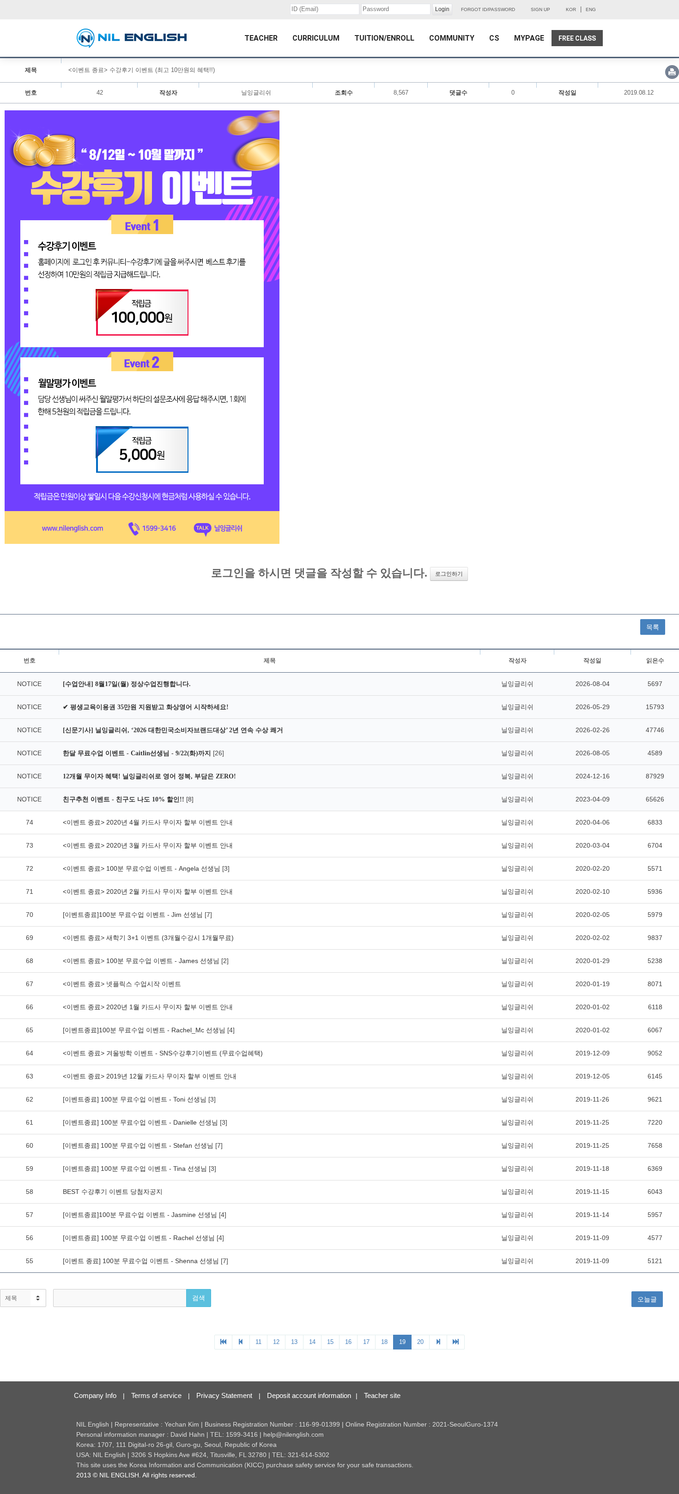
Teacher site (382, 1395)
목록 (652, 627)
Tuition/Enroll (384, 38)
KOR (571, 9)
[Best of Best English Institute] (131, 38)
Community (451, 38)
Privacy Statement (224, 1395)
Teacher (261, 38)
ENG (591, 9)
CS (494, 38)
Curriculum (316, 38)
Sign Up (540, 9)
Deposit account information (309, 1395)
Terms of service (156, 1395)
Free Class (577, 38)
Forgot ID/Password (488, 9)
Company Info (95, 1395)
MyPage (529, 38)
